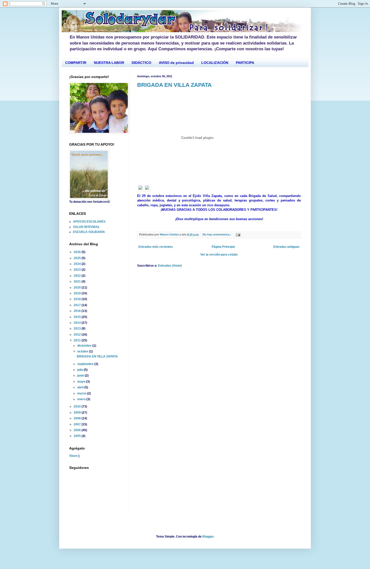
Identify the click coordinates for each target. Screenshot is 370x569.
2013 (78, 328)
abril (80, 387)
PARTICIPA (245, 63)
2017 (78, 305)
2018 (78, 299)
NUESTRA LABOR (109, 63)
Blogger (207, 536)
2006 (78, 430)
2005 (78, 436)
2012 (78, 334)
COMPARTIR (75, 63)
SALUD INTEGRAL (86, 227)
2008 (78, 418)
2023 (78, 269)
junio (81, 375)
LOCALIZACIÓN (214, 63)
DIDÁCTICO (141, 63)
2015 (78, 317)
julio (80, 370)
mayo (81, 381)
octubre (83, 351)
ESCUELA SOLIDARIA (89, 232)
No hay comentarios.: (217, 234)
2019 (78, 293)
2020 (78, 287)
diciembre (84, 345)
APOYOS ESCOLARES (89, 221)
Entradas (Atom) (170, 265)
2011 (78, 340)
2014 (78, 322)
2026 (78, 252)
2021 (78, 281)
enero (81, 399)
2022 (78, 275)
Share (73, 456)
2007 (78, 424)
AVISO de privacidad (176, 63)
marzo (82, 393)
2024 (78, 264)
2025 (78, 258)
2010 (78, 406)
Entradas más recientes (155, 247)
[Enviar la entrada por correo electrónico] (238, 234)
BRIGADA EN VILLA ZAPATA (174, 85)
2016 (78, 311)
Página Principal (223, 247)
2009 (78, 412)
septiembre (85, 364)
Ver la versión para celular (219, 254)
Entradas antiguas (286, 247)
